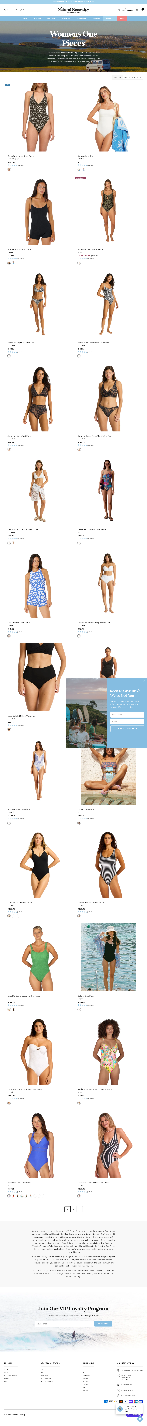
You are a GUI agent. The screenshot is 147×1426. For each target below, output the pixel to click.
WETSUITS (96, 18)
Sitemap (85, 1390)
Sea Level (11, 345)
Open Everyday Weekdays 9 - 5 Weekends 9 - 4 (126, 1377)
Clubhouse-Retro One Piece (91, 903)
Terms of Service (46, 1378)
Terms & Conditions (47, 1381)
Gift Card (7, 1373)
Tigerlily (11, 812)
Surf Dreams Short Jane (19, 623)
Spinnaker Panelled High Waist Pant (94, 623)
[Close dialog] (144, 680)
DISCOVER (109, 18)
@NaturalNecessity (127, 1384)
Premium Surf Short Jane (19, 249)
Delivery (43, 1373)
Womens (85, 1373)
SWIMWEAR (66, 18)
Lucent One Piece (86, 809)
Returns (43, 1370)
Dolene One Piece (86, 996)
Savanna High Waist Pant (19, 436)
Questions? (89, 2)
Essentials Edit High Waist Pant (22, 716)
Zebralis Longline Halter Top (21, 343)
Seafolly (11, 905)
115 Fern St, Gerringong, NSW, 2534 (132, 1370)
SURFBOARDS (81, 18)
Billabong (82, 159)
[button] (39, 165)
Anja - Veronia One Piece (19, 809)
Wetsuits (85, 1378)
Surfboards (86, 1375)
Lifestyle (85, 1384)
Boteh (80, 532)
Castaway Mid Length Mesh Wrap (23, 529)
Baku (80, 252)
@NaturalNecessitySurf (128, 1395)
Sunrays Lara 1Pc (85, 156)
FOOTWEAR (51, 18)
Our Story (7, 1370)
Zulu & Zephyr (13, 159)
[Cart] (142, 10)
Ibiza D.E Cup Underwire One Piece (24, 996)
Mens (84, 1370)
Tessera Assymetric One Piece (92, 529)
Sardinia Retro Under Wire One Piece (95, 1089)
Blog (5, 1381)
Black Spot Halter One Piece (21, 156)
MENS (25, 18)
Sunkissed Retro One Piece (90, 249)
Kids (84, 1387)
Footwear (86, 1381)
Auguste (81, 999)
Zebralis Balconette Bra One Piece (93, 343)
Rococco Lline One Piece (19, 1183)
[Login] (137, 10)
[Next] (80, 1209)
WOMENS (37, 18)
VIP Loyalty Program (11, 1375)
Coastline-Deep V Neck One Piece (93, 1183)
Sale (122, 18)
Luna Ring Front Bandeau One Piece (25, 1089)
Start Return (45, 1375)
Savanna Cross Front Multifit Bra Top (94, 436)
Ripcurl (11, 252)
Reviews (6, 1378)
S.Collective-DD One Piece (20, 903)
